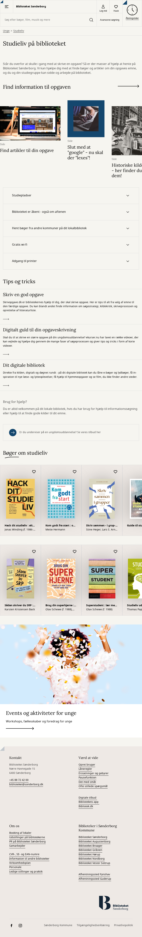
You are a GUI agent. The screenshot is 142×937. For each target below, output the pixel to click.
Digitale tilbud (87, 798)
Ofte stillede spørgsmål (93, 786)
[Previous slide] (128, 93)
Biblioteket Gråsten (90, 850)
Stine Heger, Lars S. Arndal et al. (101, 529)
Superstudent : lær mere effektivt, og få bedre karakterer (101, 605)
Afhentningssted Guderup (95, 879)
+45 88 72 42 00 (18, 780)
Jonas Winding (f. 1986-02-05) (19, 529)
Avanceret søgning (109, 20)
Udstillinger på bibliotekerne (27, 837)
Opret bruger (87, 765)
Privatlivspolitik (123, 925)
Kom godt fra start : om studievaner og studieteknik (60, 526)
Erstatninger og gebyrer (94, 773)
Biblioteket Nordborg (92, 859)
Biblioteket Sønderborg (93, 837)
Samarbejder (17, 846)
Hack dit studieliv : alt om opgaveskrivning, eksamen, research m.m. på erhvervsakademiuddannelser (20, 526)
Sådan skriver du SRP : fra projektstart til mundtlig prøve (19, 605)
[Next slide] (128, 87)
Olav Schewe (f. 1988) (99, 609)
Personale (15, 867)
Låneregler (85, 769)
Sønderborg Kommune (58, 925)
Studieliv (18, 31)
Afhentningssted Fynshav (94, 874)
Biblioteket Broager (90, 846)
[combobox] (48, 19)
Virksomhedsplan (20, 863)
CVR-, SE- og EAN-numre (24, 854)
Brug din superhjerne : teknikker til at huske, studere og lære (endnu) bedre (61, 605)
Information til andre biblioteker (29, 859)
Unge (6, 31)
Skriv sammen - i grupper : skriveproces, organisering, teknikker (101, 526)
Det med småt (87, 782)
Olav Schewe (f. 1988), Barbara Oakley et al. (58, 609)
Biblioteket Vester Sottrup (94, 863)
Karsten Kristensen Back (20, 609)
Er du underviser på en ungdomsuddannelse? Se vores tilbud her (60, 432)
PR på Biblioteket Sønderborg (27, 842)
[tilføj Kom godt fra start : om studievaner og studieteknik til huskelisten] (74, 471)
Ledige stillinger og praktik (26, 872)
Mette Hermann (55, 529)
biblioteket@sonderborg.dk (26, 784)
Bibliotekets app (89, 802)
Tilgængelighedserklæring (93, 925)
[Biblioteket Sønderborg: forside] (116, 905)
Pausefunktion (87, 778)
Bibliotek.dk (86, 806)
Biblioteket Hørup (89, 854)
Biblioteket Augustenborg (94, 842)
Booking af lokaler (20, 833)
